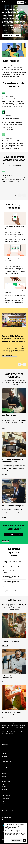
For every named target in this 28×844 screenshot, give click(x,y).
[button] (14, 50)
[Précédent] (20, 195)
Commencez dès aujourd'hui (11, 35)
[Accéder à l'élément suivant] (24, 364)
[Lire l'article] (14, 625)
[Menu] (26, 2)
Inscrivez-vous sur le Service (13, 534)
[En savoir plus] (14, 400)
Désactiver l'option (16, 840)
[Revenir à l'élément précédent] (20, 364)
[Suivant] (24, 195)
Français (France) (7, 817)
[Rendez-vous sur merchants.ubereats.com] (5, 2)
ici (18, 836)
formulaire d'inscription (14, 232)
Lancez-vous (20, 2)
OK (24, 840)
